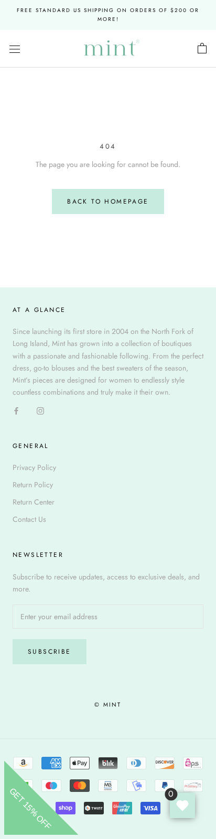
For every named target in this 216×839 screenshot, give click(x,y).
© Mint (107, 704)
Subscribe (49, 651)
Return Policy (33, 484)
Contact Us (29, 519)
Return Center (34, 502)
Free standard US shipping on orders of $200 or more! (108, 14)
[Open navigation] (14, 48)
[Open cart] (202, 48)
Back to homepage (107, 201)
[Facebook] (16, 410)
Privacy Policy (34, 467)
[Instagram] (40, 410)
